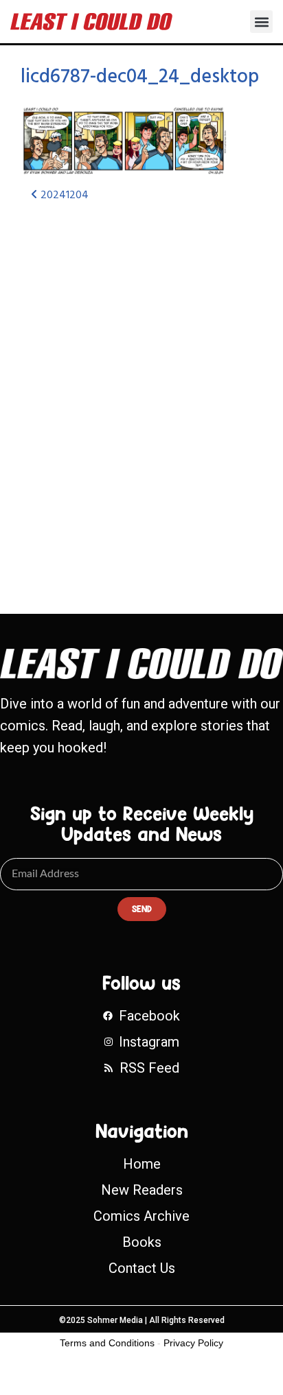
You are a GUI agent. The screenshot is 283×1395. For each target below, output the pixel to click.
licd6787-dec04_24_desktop (140, 77)
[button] (261, 21)
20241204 (63, 195)
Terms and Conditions (107, 1342)
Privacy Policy (193, 1342)
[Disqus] (141, 395)
